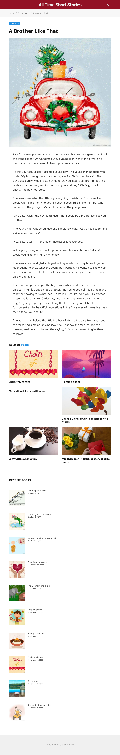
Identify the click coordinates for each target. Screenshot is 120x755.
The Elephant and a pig (39, 586)
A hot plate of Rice (36, 633)
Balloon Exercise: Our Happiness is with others (85, 420)
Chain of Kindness (19, 381)
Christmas (14, 24)
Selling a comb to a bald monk (42, 538)
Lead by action (35, 609)
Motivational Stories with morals (28, 391)
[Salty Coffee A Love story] (33, 441)
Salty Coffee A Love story (23, 459)
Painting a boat (71, 381)
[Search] (108, 4)
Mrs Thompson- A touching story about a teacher (86, 460)
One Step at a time (37, 490)
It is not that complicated (39, 705)
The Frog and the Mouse (39, 514)
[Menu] (12, 4)
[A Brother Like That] (60, 146)
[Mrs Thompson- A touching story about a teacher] (86, 441)
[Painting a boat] (86, 364)
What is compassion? (38, 562)
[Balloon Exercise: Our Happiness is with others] (86, 401)
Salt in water (34, 681)
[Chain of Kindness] (33, 364)
